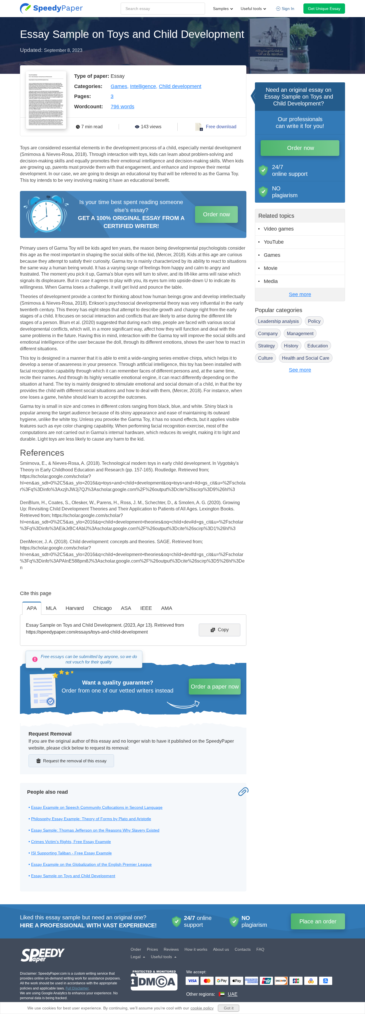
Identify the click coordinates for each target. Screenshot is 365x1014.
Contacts (243, 949)
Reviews (171, 949)
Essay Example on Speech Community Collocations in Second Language (97, 807)
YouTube (274, 242)
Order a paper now (215, 686)
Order (136, 949)
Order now (216, 214)
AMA (166, 608)
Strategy (266, 345)
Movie (270, 268)
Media (271, 281)
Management (300, 333)
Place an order (317, 921)
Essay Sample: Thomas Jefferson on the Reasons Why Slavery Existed (95, 830)
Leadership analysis (278, 321)
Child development (180, 86)
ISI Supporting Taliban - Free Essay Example (71, 853)
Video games (279, 229)
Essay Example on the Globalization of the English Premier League (91, 864)
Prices (152, 949)
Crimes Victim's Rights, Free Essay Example (71, 841)
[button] (51, 8)
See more (300, 294)
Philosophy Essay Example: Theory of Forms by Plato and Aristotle (91, 819)
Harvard (75, 608)
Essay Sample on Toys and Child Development (73, 875)
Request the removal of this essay (75, 760)
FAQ (260, 949)
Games (119, 86)
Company (268, 333)
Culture (265, 358)
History (291, 345)
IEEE (146, 608)
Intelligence (143, 86)
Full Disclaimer (77, 988)
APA (32, 608)
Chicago (102, 608)
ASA (126, 608)
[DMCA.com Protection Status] (154, 983)
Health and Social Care (305, 358)
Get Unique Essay (324, 8)
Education (317, 345)
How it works (195, 949)
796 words (122, 106)
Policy (314, 321)
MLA (51, 608)
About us (221, 949)
